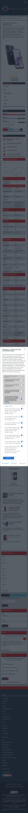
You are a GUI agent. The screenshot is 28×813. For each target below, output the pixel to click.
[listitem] (14, 377)
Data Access (14, 463)
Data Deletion (5, 463)
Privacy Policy (22, 463)
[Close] (25, 349)
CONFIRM (8, 458)
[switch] (22, 380)
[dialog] (14, 406)
